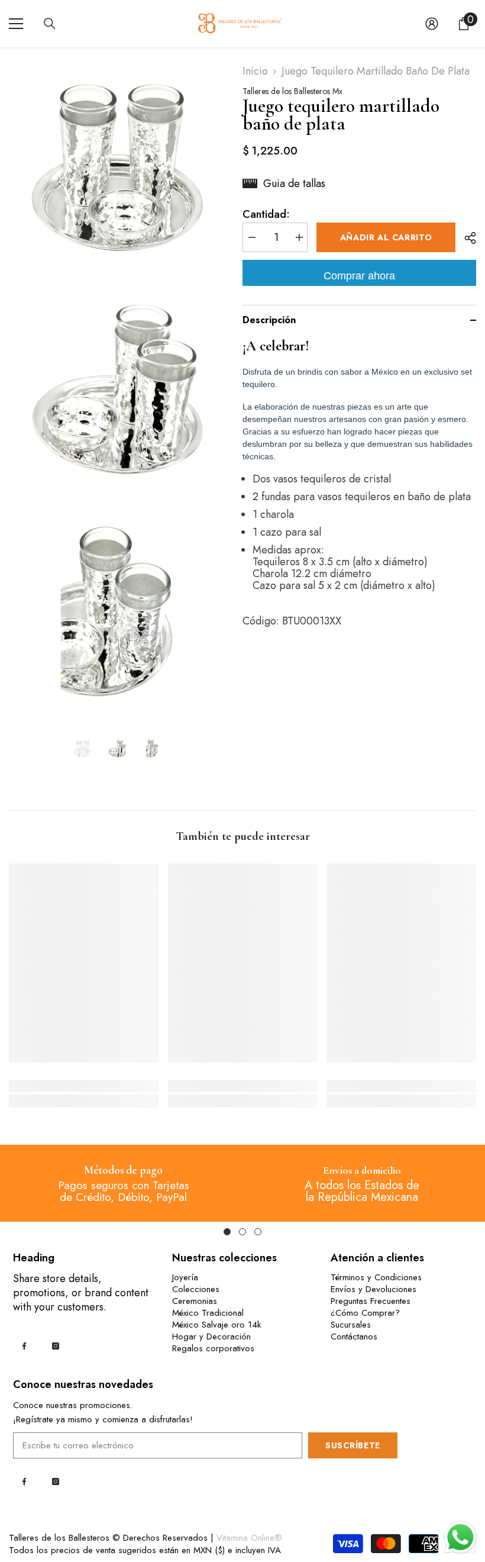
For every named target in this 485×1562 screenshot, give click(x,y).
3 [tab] (257, 1231)
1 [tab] (227, 1231)
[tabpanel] (123, 1183)
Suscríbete (352, 1445)
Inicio (255, 71)
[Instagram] (55, 1346)
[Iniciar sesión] (431, 23)
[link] (84, 1086)
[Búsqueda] (50, 24)
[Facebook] (24, 1346)
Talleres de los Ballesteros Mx (292, 91)
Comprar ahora (359, 276)
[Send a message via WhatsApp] (460, 1537)
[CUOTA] (465, 238)
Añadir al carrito (386, 237)
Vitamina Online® (249, 1537)
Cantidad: (266, 214)
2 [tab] (242, 1231)
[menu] (16, 24)
